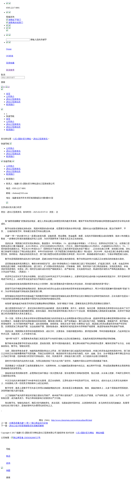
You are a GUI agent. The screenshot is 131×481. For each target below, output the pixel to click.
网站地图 (100, 433)
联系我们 (10, 104)
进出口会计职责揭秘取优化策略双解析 (26, 426)
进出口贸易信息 (13, 102)
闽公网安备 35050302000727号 (26, 438)
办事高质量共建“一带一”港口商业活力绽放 (28, 423)
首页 (8, 94)
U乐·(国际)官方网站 (22, 139)
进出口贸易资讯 (13, 99)
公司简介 (10, 96)
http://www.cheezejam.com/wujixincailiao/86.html (71, 420)
